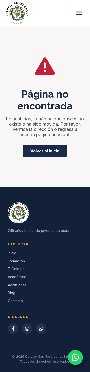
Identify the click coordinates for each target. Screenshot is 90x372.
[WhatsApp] (41, 328)
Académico (17, 277)
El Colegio (16, 269)
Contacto (15, 301)
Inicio (12, 253)
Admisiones (17, 285)
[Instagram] (27, 328)
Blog (12, 293)
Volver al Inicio (45, 150)
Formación (16, 261)
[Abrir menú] (79, 13)
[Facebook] (13, 328)
